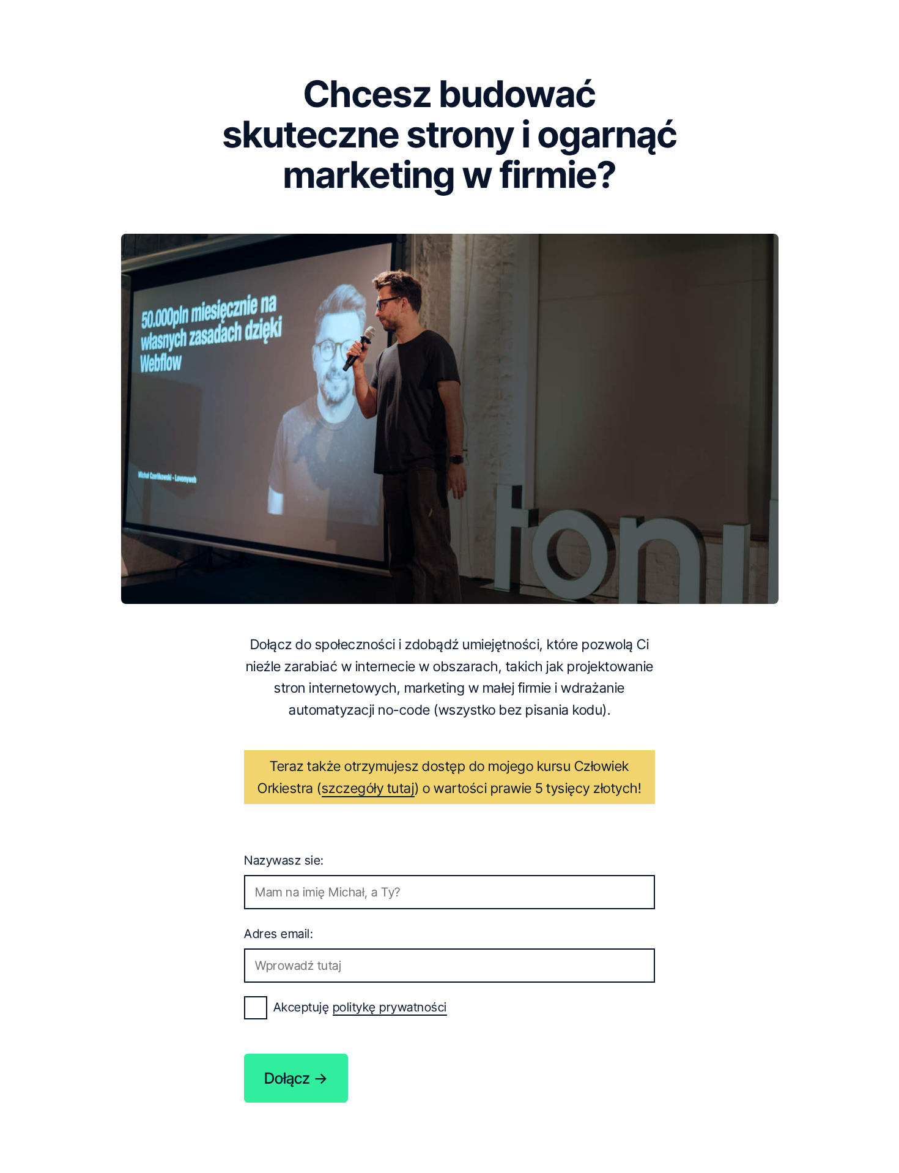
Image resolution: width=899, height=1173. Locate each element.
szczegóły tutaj (368, 788)
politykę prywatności (390, 1007)
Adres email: (278, 933)
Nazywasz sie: (284, 860)
